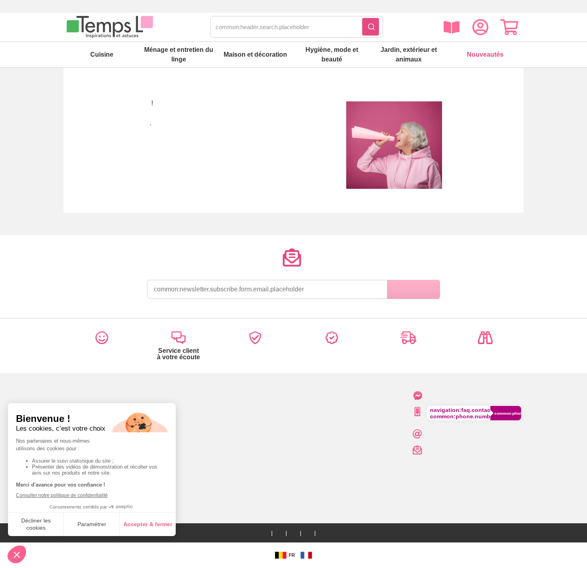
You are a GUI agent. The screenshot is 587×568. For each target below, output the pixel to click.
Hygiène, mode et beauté (331, 54)
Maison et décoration (255, 54)
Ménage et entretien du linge (178, 54)
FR (292, 555)
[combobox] (296, 27)
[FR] (306, 555)
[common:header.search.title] (370, 27)
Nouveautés (485, 54)
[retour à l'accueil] (110, 27)
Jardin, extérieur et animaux (409, 54)
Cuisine (101, 54)
